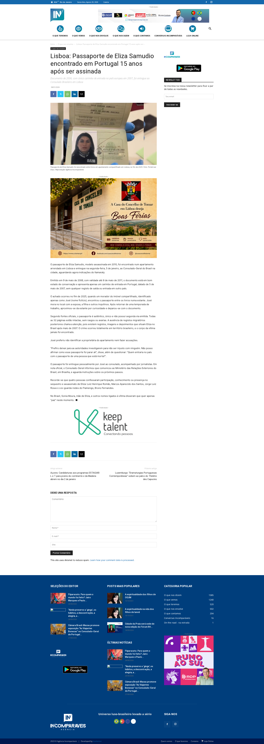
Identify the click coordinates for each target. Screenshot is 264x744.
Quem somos (166, 741)
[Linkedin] (75, 94)
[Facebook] (206, 2)
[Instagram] (211, 2)
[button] (210, 29)
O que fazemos (181, 741)
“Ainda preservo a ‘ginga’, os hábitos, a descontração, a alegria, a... (82, 613)
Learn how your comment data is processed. (112, 560)
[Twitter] (60, 94)
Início (52, 44)
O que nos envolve (65, 44)
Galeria (106, 2)
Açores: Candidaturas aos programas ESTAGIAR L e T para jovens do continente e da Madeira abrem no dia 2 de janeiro (74, 476)
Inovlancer (97, 741)
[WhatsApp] (67, 94)
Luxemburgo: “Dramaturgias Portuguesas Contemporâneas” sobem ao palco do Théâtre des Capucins (133, 476)
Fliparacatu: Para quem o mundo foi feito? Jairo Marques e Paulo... (80, 597)
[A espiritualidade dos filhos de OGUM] (115, 598)
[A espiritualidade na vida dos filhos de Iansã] (115, 613)
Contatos (194, 741)
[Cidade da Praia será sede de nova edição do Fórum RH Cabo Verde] (115, 627)
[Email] (82, 94)
